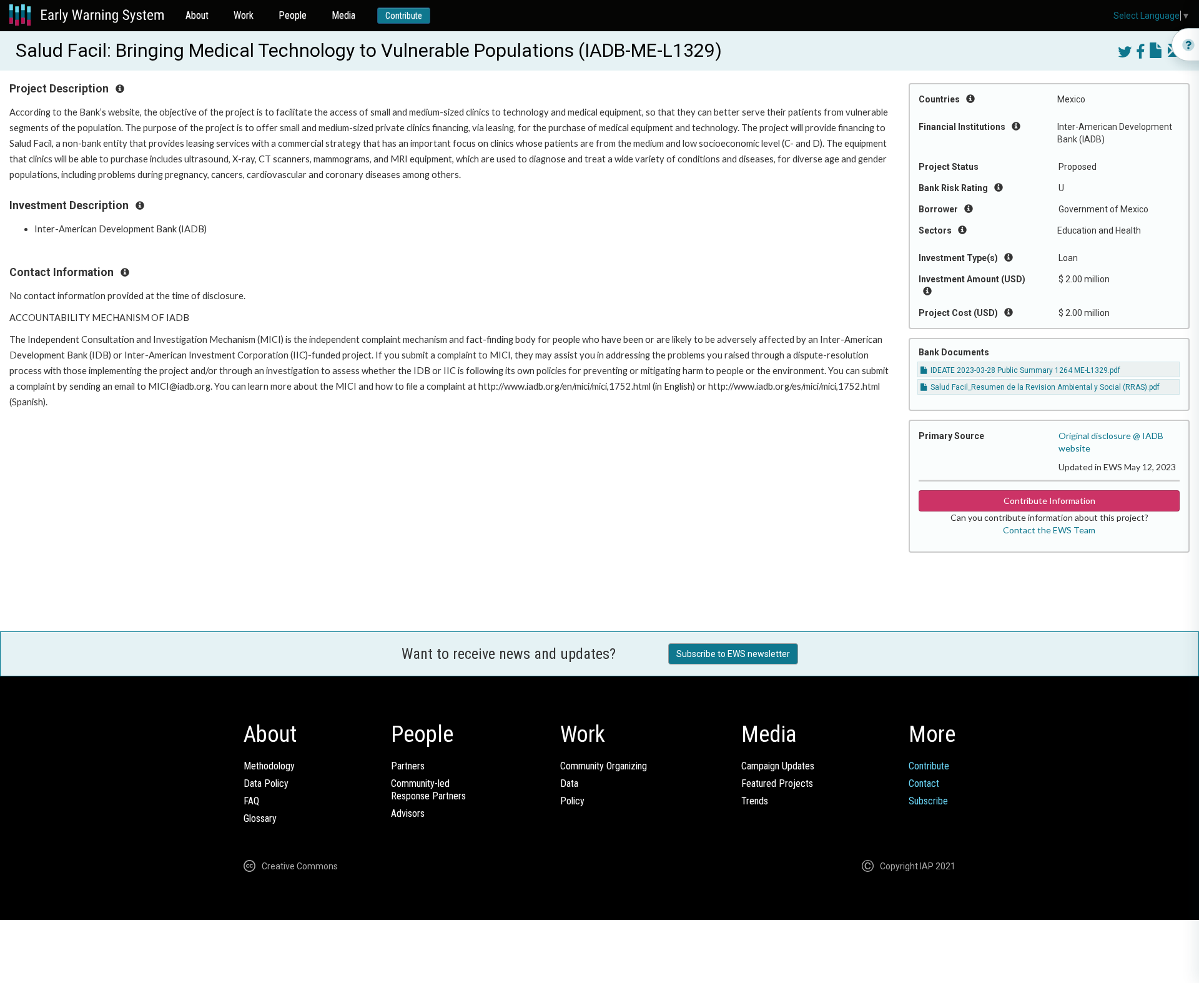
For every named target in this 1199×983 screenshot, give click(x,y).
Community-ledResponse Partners (428, 790)
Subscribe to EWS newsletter (733, 654)
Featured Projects (777, 783)
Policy (572, 801)
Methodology (269, 766)
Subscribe (928, 801)
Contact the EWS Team (1049, 530)
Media (343, 15)
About (197, 15)
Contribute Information (1049, 500)
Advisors (408, 813)
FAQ (251, 801)
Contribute (403, 16)
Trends (754, 801)
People (293, 15)
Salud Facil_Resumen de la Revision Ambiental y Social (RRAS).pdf (1044, 387)
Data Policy (266, 783)
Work (244, 15)
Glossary (260, 818)
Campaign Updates (777, 766)
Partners (408, 766)
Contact (924, 783)
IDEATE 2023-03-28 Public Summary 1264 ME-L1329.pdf (1024, 370)
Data (569, 783)
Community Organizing (603, 766)
